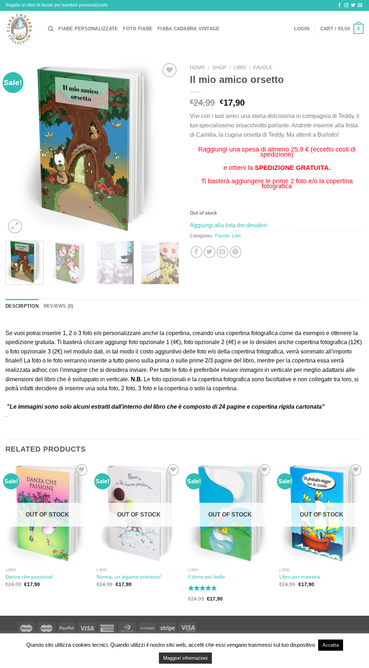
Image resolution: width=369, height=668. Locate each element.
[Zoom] (15, 226)
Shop (219, 67)
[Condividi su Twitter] (209, 252)
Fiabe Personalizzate (88, 28)
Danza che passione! (29, 577)
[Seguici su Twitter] (353, 5)
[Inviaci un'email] (360, 5)
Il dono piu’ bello (206, 577)
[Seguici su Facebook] (339, 5)
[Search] (50, 29)
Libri (240, 67)
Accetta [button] (331, 645)
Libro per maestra (299, 577)
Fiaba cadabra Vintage (188, 28)
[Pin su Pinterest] (235, 252)
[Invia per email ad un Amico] (222, 252)
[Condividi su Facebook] (197, 252)
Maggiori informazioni (185, 658)
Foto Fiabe (137, 28)
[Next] (166, 148)
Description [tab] (22, 306)
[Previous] (18, 148)
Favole (262, 67)
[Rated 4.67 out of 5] (202, 588)
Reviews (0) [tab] (59, 306)
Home (197, 67)
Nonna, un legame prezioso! (129, 577)
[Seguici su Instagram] (346, 5)
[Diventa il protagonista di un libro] (21, 29)
